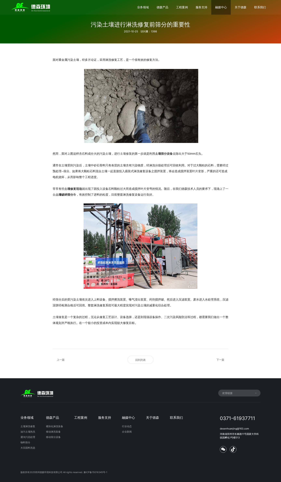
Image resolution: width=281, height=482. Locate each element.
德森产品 (162, 7)
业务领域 (143, 7)
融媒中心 (221, 7)
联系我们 (260, 7)
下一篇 (220, 359)
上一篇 (61, 359)
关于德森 (240, 7)
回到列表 (140, 360)
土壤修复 (126, 153)
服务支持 (201, 7)
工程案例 (182, 7)
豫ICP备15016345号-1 (95, 472)
